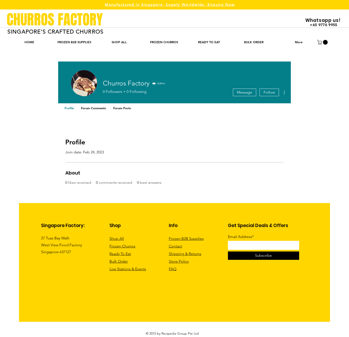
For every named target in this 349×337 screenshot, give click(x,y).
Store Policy (179, 261)
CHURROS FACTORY (55, 19)
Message (244, 92)
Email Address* (241, 237)
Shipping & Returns (185, 254)
